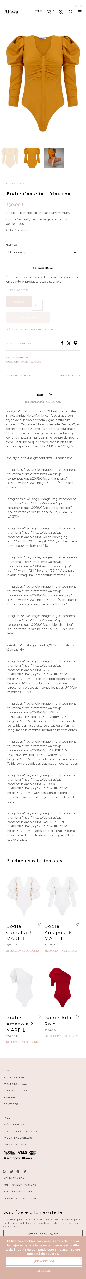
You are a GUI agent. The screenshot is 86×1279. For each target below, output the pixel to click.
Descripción (43, 394)
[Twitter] (70, 344)
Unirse (19, 301)
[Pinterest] (76, 344)
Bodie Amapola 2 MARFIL (19, 1024)
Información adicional (43, 401)
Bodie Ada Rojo (57, 1020)
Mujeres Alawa (14, 1077)
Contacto (11, 1104)
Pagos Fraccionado (18, 1137)
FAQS (7, 1117)
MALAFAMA (35, 361)
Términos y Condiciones (21, 1198)
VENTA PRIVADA (14, 1178)
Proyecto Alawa (15, 1083)
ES (81, 5)
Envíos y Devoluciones (20, 1131)
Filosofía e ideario (17, 1090)
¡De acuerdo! (44, 1261)
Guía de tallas (14, 1124)
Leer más (44, 1270)
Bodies (20, 183)
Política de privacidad (20, 1184)
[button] (38, 11)
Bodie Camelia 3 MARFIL (19, 932)
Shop (7, 1070)
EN (77, 5)
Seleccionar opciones (22, 950)
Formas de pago (15, 1144)
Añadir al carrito (28, 317)
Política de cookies (18, 1191)
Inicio (9, 183)
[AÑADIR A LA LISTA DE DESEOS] (40, 925)
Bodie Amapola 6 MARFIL (58, 932)
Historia (10, 1097)
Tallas (11, 245)
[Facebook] (63, 344)
